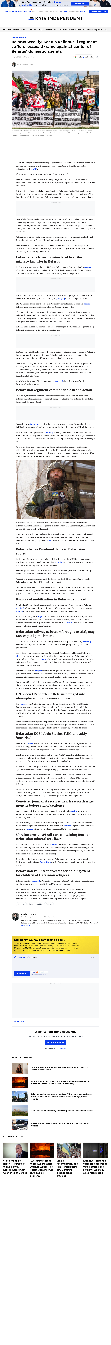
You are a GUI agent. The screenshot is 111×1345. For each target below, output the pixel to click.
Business (25, 30)
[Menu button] (4, 29)
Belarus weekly (35, 904)
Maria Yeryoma (26, 64)
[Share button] (97, 57)
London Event (74, 11)
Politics (16, 30)
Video (56, 30)
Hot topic (21, 904)
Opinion (48, 30)
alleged (19, 656)
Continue (21, 973)
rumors (19, 611)
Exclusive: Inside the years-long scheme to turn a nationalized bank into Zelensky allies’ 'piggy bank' (95, 1167)
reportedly (48, 432)
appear (41, 616)
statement (33, 424)
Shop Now (80, 3)
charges (67, 826)
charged (44, 659)
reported (53, 844)
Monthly (21, 957)
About (34, 11)
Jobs (46, 11)
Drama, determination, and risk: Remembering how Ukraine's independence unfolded (67, 1168)
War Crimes (88, 30)
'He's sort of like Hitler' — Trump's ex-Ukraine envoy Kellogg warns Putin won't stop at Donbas (15, 1167)
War (9, 30)
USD (93, 957)
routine (70, 623)
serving (73, 811)
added (30, 743)
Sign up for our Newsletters (18, 11)
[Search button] (106, 29)
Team (40, 11)
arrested (36, 881)
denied (87, 304)
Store (65, 11)
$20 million (45, 862)
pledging (60, 298)
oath (50, 540)
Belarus (49, 904)
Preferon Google (85, 57)
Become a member (55, 1042)
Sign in (63, 1048)
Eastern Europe (20, 37)
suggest (38, 671)
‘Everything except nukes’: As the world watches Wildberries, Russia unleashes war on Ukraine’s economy (41, 1168)
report (22, 704)
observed (59, 381)
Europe (41, 30)
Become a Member (98, 11)
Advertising (54, 11)
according (59, 562)
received (20, 608)
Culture (63, 30)
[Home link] (55, 18)
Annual (34, 957)
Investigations (75, 30)
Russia (33, 30)
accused (87, 267)
